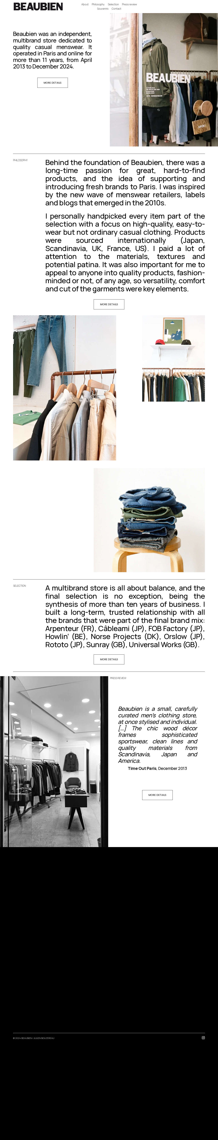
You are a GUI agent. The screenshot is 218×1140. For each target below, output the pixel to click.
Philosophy (98, 4)
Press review (129, 4)
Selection (113, 4)
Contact (116, 8)
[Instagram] (203, 1037)
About (85, 4)
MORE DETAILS (52, 83)
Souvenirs (103, 8)
